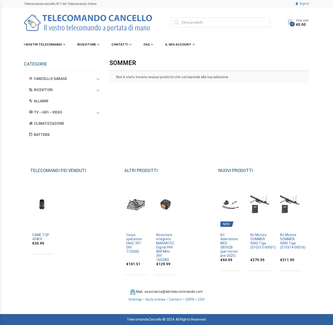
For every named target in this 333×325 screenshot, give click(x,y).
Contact (175, 299)
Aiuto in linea (155, 299)
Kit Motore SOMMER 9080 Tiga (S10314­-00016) (292, 241)
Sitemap (135, 299)
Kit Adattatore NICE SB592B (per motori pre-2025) (229, 245)
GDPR (190, 299)
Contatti (119, 44)
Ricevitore (86, 44)
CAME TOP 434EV (40, 237)
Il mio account (178, 44)
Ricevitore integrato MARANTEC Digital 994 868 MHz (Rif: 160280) (165, 247)
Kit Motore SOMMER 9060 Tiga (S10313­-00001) (263, 241)
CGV (201, 299)
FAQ (147, 44)
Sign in (304, 3)
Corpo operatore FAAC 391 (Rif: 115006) (134, 243)
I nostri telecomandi (43, 44)
